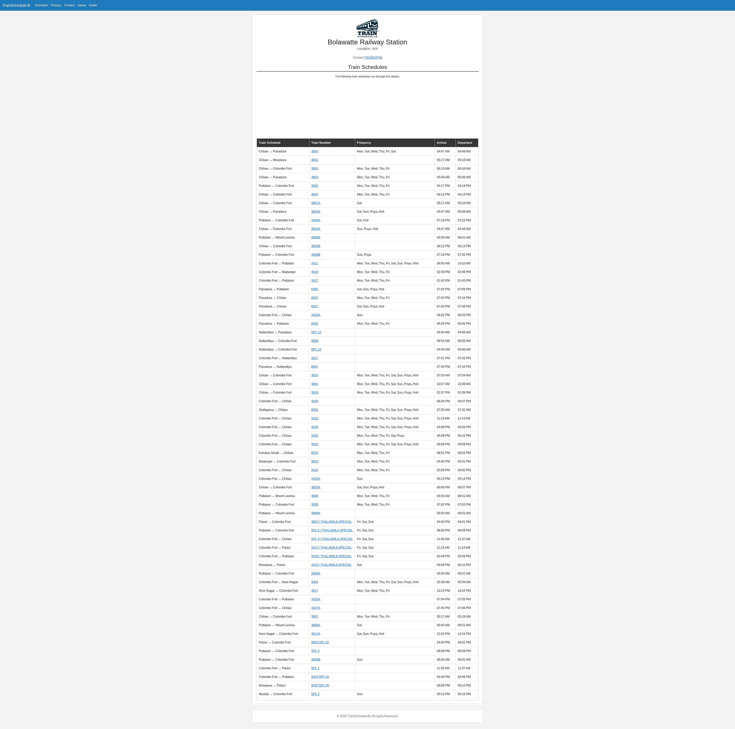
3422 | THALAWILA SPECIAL (331, 564)
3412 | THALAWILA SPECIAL (331, 547)
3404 (314, 582)
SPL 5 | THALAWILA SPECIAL (332, 530)
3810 (314, 375)
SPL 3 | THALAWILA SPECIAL (332, 539)
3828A (315, 220)
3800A (315, 228)
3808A (315, 513)
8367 (314, 297)
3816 (314, 384)
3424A (315, 315)
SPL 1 (315, 668)
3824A (315, 487)
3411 (314, 263)
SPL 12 (316, 332)
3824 (314, 194)
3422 (314, 435)
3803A (315, 211)
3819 (314, 392)
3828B (315, 254)
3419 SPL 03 (320, 676)
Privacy (56, 5)
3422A (315, 478)
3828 (314, 504)
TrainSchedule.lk (16, 5)
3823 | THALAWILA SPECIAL (331, 521)
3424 (314, 470)
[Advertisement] (367, 108)
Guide (93, 5)
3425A (315, 599)
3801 (314, 160)
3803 (314, 177)
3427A (315, 608)
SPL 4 (315, 651)
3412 (314, 418)
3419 (314, 272)
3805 (314, 168)
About (82, 5)
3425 (314, 401)
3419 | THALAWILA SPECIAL (331, 556)
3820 (314, 185)
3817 (314, 590)
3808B (315, 237)
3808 (314, 340)
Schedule (41, 5)
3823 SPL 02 (320, 642)
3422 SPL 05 (320, 685)
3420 (314, 427)
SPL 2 (315, 694)
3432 (314, 444)
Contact (69, 5)
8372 (314, 452)
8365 (314, 289)
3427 (314, 358)
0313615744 (373, 57)
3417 (314, 280)
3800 (314, 151)
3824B (315, 246)
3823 (314, 461)
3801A (315, 203)
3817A (315, 633)
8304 (314, 409)
